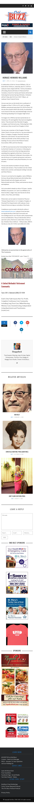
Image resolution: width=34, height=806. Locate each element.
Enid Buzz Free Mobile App (9, 784)
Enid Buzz (12, 799)
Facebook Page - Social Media (10, 775)
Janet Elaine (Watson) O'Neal (17, 496)
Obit (4, 81)
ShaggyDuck (21, 81)
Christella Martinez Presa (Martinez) (17, 452)
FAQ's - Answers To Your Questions (11, 761)
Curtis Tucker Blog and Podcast (10, 786)
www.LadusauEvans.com (8, 211)
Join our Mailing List (7, 763)
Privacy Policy (5, 792)
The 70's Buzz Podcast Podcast (10, 788)
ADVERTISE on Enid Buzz (9, 757)
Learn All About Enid (7, 771)
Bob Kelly (17, 415)
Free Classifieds (6, 773)
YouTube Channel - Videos (9, 777)
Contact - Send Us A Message (10, 759)
